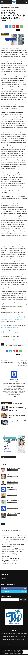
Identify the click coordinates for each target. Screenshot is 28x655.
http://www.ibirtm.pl (10, 477)
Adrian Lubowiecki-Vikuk (13, 468)
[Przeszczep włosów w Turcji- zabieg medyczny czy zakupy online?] (4, 415)
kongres (23, 537)
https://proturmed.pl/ (14, 381)
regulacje (17, 551)
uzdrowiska (20, 345)
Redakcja (14, 647)
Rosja (21, 551)
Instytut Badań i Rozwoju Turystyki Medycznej (11, 319)
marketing (4, 542)
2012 (3, 528)
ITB (2, 537)
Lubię (25, 588)
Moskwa (14, 544)
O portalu (9, 647)
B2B (13, 528)
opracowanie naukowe (8, 546)
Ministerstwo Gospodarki (7, 544)
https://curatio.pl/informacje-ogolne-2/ (9, 332)
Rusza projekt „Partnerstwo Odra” (18, 421)
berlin (22, 528)
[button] (26, 2)
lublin (23, 539)
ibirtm (9, 532)
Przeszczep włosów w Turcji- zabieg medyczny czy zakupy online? (17, 415)
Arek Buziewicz (11, 481)
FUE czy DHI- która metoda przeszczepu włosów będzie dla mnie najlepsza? (17, 408)
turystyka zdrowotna (13, 345)
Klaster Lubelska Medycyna (9, 537)
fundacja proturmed (17, 530)
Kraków (3, 539)
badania (6, 343)
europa (10, 530)
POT (16, 549)
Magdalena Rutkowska (13, 500)
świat (16, 563)
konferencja (16, 343)
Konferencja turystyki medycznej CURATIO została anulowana (22, 364)
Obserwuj (24, 591)
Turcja (19, 554)
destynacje (4, 530)
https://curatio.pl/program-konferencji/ (9, 327)
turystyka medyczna (11, 558)
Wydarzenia (17, 7)
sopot (2, 345)
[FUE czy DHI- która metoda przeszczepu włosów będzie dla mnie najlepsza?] (4, 408)
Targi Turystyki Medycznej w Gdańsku (7, 363)
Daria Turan (10, 487)
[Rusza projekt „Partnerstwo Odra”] (4, 422)
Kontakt (19, 647)
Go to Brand (4, 532)
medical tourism (11, 542)
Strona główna (4, 5)
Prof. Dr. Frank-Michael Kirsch (14, 513)
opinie (22, 544)
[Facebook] (12, 397)
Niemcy (18, 544)
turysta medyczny (5, 556)
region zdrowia (23, 343)
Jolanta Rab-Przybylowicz (13, 494)
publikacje (11, 551)
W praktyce (8, 7)
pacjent (17, 546)
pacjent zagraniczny (6, 549)
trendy (14, 554)
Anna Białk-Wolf (11, 474)
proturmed (21, 549)
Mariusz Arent (6, 23)
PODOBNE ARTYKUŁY (6, 403)
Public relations (5, 551)
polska (12, 549)
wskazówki (10, 563)
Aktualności (10, 5)
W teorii (12, 7)
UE (20, 561)
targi (6, 345)
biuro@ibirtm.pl (17, 644)
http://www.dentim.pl (10, 484)
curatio (11, 343)
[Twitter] (15, 397)
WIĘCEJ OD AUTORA (17, 403)
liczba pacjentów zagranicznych (13, 539)
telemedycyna (8, 554)
